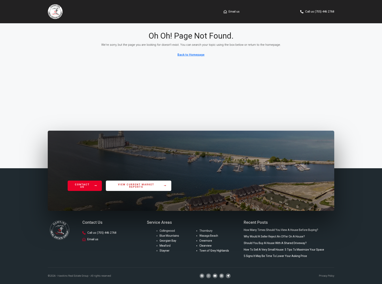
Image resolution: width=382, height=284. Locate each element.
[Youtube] (215, 275)
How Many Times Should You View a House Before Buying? (281, 229)
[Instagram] (208, 275)
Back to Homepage (191, 54)
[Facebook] (202, 275)
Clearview (205, 245)
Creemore (205, 240)
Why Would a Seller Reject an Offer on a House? (274, 236)
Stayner (165, 250)
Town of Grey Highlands (214, 250)
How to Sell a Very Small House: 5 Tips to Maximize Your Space (284, 249)
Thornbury (205, 230)
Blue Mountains (169, 235)
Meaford (165, 245)
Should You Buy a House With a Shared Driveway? (275, 243)
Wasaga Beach (208, 235)
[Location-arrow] (228, 275)
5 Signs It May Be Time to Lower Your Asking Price (275, 256)
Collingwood (167, 230)
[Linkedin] (221, 275)
